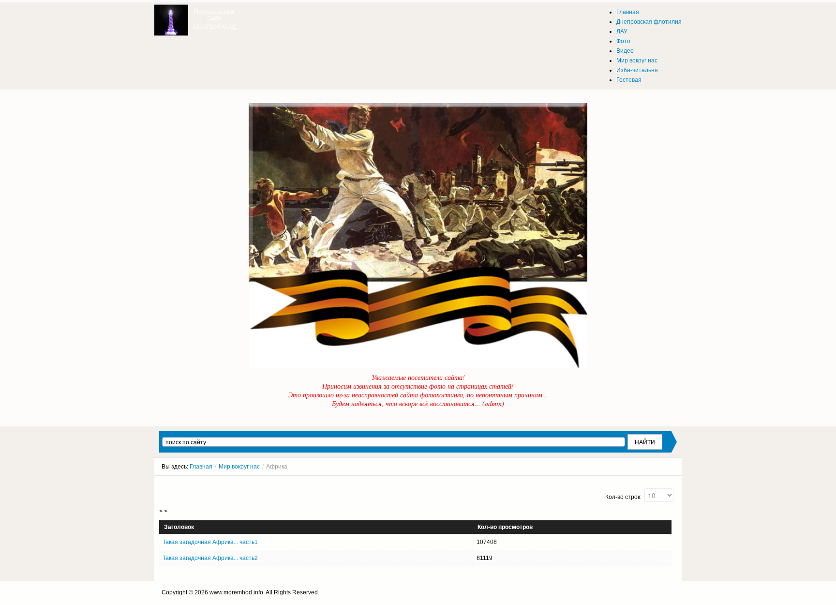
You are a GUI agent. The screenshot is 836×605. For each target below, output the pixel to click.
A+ (656, 484)
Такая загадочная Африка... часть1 (210, 542)
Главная (201, 466)
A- (673, 484)
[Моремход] (196, 16)
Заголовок (179, 527)
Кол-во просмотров (505, 527)
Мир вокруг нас (239, 466)
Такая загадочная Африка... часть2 (210, 558)
